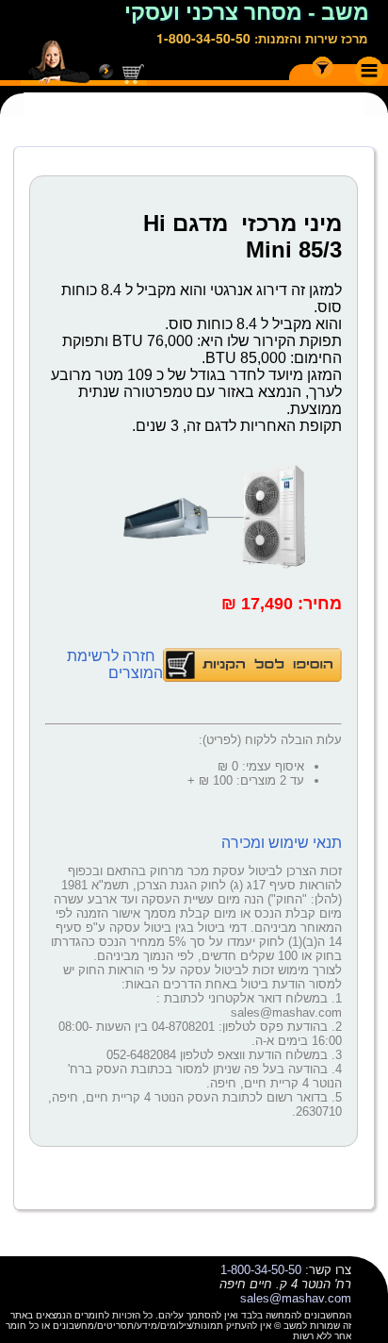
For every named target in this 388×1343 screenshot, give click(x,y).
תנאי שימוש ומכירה (281, 843)
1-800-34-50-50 (203, 37)
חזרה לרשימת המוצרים (115, 664)
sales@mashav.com (295, 1298)
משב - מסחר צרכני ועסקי (246, 12)
